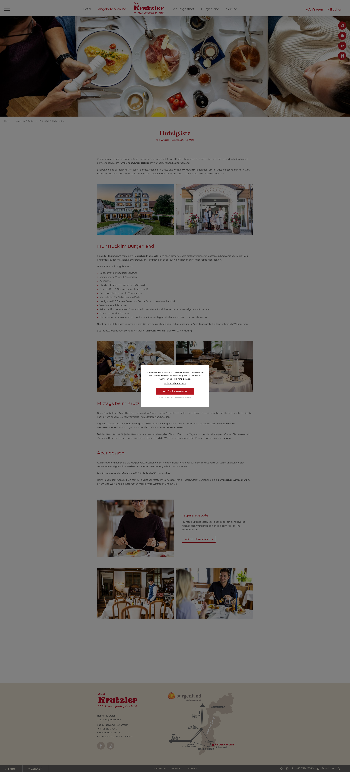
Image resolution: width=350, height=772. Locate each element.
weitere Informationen (175, 383)
